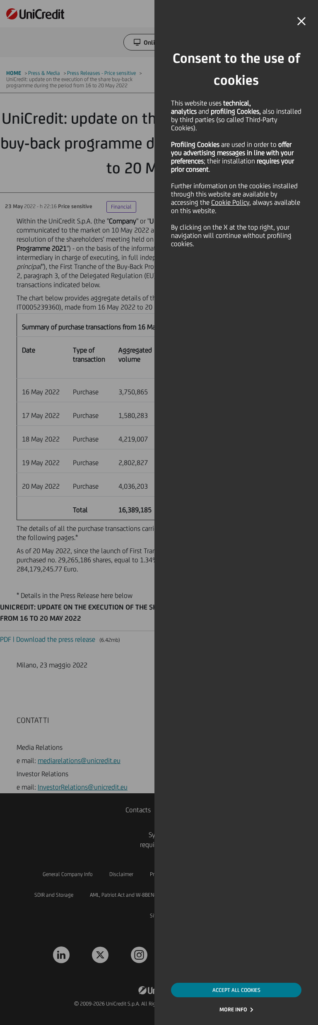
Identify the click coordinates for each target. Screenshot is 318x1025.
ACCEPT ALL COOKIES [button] (236, 990)
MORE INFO (233, 1009)
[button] (301, 21)
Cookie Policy (230, 202)
